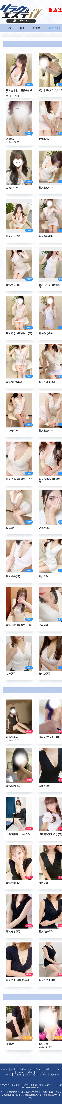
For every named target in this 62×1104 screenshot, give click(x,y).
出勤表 (36, 28)
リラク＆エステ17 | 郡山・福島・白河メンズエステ (38, 1084)
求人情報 (54, 1074)
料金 (22, 28)
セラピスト (55, 28)
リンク (43, 1074)
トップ (7, 28)
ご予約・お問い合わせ (25, 1074)
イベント (41, 1072)
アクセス (6, 1074)
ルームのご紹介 (25, 1072)
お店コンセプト (52, 1069)
